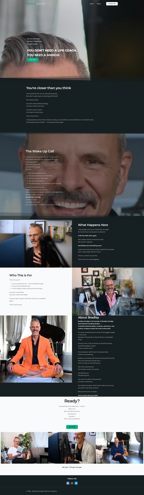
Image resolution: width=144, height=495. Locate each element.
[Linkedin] (76, 483)
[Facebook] (68, 483)
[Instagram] (72, 483)
